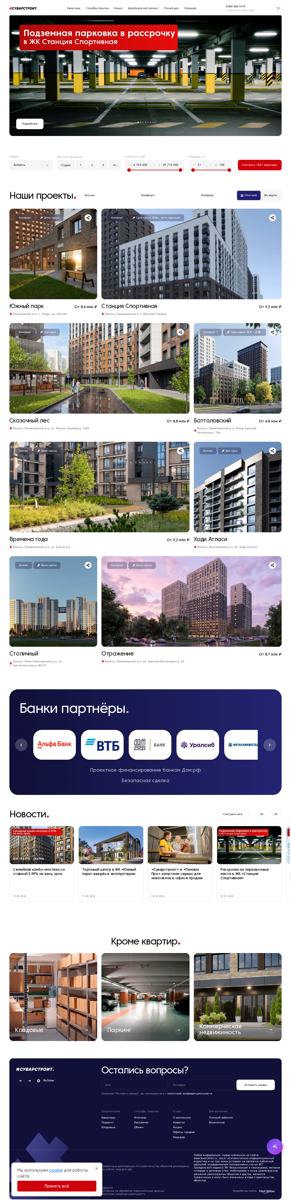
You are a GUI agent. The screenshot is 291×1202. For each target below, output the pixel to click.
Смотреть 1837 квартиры (259, 165)
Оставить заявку (255, 1085)
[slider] (129, 170)
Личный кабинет (221, 1117)
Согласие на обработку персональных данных (132, 1191)
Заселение (217, 1122)
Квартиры (71, 8)
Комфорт (207, 195)
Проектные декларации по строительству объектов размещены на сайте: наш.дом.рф (145, 1168)
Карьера (188, 8)
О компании (182, 1117)
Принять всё (57, 1186)
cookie (56, 1170)
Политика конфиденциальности (123, 1194)
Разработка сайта (245, 1191)
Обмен (139, 1127)
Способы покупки (95, 8)
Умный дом (169, 8)
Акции (116, 8)
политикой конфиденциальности (189, 1093)
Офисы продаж (184, 1132)
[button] (21, 745)
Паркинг (107, 1122)
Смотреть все (232, 814)
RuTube (48, 1080)
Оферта (107, 1187)
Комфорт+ (148, 195)
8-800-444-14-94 (233, 6)
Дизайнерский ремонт (141, 8)
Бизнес (90, 195)
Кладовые (108, 1127)
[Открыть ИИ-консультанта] (270, 1147)
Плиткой (251, 195)
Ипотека (140, 1117)
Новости (179, 1122)
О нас (177, 1111)
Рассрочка (141, 1122)
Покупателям (110, 1111)
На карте (270, 195)
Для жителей (218, 1111)
